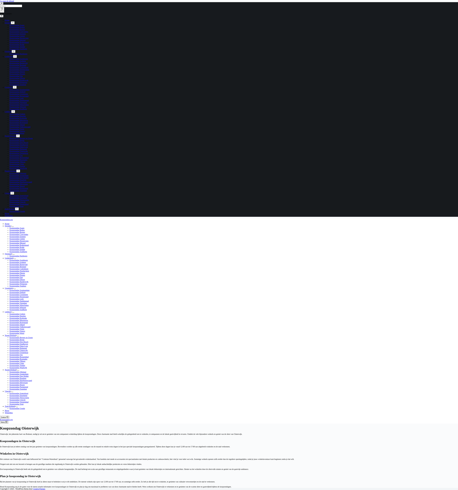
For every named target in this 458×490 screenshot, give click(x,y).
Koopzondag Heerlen (18, 316)
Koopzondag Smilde (17, 250)
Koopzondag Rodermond (19, 245)
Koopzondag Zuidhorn (18, 310)
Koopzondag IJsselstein (18, 396)
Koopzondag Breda (17, 340)
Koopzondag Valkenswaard (20, 327)
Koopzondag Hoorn (17, 385)
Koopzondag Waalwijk (18, 368)
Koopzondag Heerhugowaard (21, 381)
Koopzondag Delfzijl (17, 292)
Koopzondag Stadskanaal (19, 301)
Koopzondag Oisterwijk (19, 350)
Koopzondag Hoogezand (19, 297)
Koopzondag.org (6, 220)
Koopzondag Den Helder (19, 376)
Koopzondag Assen (17, 228)
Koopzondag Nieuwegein (19, 398)
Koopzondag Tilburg (17, 361)
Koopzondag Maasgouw (19, 320)
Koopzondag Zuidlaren (18, 252)
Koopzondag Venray (17, 331)
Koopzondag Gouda (17, 408)
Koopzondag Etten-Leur (19, 346)
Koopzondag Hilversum (19, 383)
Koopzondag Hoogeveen (19, 241)
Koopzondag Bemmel (18, 267)
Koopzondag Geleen (17, 314)
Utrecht (7, 391)
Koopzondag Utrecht (17, 400)
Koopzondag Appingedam (19, 290)
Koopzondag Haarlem (18, 378)
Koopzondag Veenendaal (19, 402)
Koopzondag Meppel (18, 243)
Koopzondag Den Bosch (19, 342)
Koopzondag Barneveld (19, 265)
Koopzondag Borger (17, 232)
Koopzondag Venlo (17, 329)
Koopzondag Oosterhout (19, 353)
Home (7, 224)
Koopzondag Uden (17, 363)
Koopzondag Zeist (16, 404)
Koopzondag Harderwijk (19, 282)
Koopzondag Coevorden (19, 234)
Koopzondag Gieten (17, 239)
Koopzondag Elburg (17, 280)
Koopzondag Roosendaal (19, 357)
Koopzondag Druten (17, 275)
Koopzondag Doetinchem (19, 271)
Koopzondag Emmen (18, 237)
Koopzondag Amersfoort (19, 393)
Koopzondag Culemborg (19, 269)
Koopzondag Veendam (18, 303)
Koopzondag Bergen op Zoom (21, 338)
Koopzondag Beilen (17, 230)
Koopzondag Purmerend (19, 387)
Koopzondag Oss (16, 355)
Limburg (8, 312)
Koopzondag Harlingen (18, 256)
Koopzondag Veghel (17, 365)
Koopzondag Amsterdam (19, 374)
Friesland (8, 254)
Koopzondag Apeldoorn (19, 260)
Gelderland (9, 258)
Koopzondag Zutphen (18, 286)
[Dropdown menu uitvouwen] (13, 226)
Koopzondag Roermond (19, 323)
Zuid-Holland (10, 406)
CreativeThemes (39, 489)
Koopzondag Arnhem (18, 262)
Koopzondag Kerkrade (18, 318)
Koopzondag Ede (16, 277)
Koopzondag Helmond (18, 348)
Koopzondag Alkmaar (18, 372)
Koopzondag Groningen (19, 295)
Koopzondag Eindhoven (19, 344)
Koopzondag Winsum (18, 308)
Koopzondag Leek (17, 299)
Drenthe (8, 226)
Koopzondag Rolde (17, 247)
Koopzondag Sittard (17, 325)
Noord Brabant (10, 335)
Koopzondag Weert (17, 333)
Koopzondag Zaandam (18, 389)
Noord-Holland (10, 370)
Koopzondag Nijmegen (18, 284)
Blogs (7, 411)
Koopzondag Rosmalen (18, 359)
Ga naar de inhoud (7, 1)
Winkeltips (9, 413)
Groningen (9, 288)
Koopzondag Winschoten (19, 305)
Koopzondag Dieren (17, 273)
